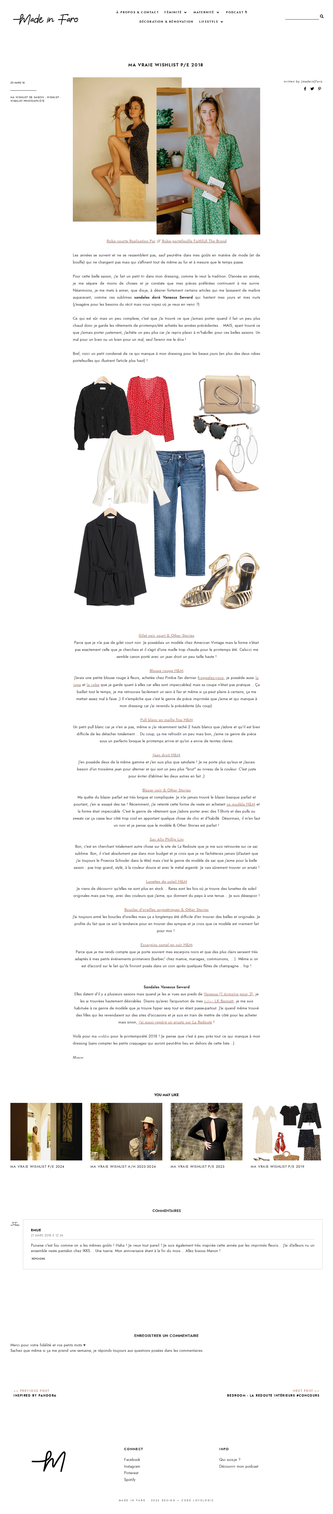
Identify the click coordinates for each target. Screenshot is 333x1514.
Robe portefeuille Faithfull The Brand (194, 241)
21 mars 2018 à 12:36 (47, 1235)
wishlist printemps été (27, 101)
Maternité (204, 12)
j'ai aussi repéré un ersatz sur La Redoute (175, 1022)
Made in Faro (132, 1500)
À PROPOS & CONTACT (137, 12)
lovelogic (203, 1500)
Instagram (132, 1466)
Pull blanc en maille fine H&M (166, 720)
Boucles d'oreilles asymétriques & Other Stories (166, 910)
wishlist (53, 97)
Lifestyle (208, 22)
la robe (93, 685)
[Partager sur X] (312, 89)
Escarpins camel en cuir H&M (166, 945)
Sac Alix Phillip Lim (167, 839)
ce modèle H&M (241, 804)
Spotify (130, 1479)
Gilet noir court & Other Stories (166, 635)
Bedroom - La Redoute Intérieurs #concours (273, 1395)
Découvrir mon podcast (238, 1466)
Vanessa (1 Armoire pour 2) (228, 994)
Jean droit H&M (166, 755)
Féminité (173, 12)
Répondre (38, 1259)
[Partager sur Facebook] (305, 89)
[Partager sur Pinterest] (319, 89)
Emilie (36, 1230)
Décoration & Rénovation (166, 22)
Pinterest (131, 1473)
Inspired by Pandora (35, 1395)
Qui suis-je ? (229, 1459)
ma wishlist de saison (27, 97)
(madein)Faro (312, 81)
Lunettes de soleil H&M (166, 881)
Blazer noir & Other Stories (166, 790)
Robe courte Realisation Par (131, 241)
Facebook (132, 1459)
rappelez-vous (211, 678)
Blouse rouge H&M (166, 671)
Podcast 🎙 (236, 12)
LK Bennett (218, 1001)
